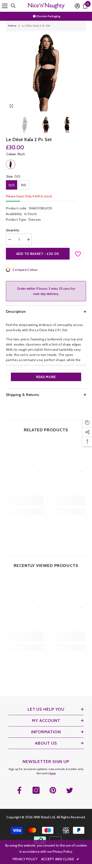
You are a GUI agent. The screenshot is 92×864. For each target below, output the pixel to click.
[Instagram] (36, 790)
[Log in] (77, 6)
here (53, 773)
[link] (25, 500)
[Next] (81, 107)
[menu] (5, 6)
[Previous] (73, 107)
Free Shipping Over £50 (48, 16)
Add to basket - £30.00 (37, 254)
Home (12, 25)
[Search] (13, 6)
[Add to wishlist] (78, 252)
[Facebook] (19, 790)
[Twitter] (69, 790)
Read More (46, 377)
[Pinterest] (52, 790)
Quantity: (13, 230)
